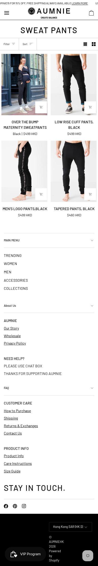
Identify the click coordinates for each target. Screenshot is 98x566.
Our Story (11, 328)
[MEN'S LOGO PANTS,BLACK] (24, 171)
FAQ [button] (6, 388)
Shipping (11, 418)
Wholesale (12, 335)
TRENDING (13, 255)
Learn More (76, 3)
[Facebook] (6, 506)
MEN (7, 272)
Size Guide (12, 471)
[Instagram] (24, 506)
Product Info (14, 455)
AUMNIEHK (56, 542)
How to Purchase (17, 410)
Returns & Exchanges (21, 425)
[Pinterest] (15, 506)
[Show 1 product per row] (85, 44)
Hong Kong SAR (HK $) (68, 527)
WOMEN (10, 263)
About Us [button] (10, 305)
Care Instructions (18, 463)
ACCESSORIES (16, 280)
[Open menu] (11, 13)
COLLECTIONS (16, 288)
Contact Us (13, 433)
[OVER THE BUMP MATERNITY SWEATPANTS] (24, 84)
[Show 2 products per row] (93, 44)
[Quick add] (41, 107)
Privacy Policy (15, 343)
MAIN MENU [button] (12, 240)
